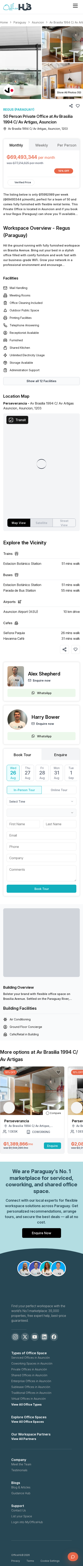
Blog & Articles (20, 1487)
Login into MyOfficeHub (27, 1522)
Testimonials (19, 1470)
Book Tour (41, 888)
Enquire (52, 1146)
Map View (19, 523)
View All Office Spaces (27, 1421)
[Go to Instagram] (15, 1337)
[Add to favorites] (75, 649)
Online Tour (59, 790)
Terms (30, 1560)
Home (4, 22)
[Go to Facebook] (54, 1337)
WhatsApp (44, 693)
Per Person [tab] (66, 145)
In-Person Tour (24, 790)
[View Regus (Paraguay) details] (9, 90)
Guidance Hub (20, 1493)
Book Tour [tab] (22, 755)
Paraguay (19, 22)
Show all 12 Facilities (41, 381)
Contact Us (18, 1510)
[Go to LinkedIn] (44, 1337)
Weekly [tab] (41, 145)
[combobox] (41, 801)
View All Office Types (26, 1404)
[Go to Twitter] (25, 1337)
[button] (41, 62)
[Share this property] (64, 649)
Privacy (15, 1560)
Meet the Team (21, 1464)
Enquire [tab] (60, 755)
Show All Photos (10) (69, 92)
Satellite (41, 523)
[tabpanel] (41, 163)
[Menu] (75, 6)
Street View (64, 523)
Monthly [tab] (16, 145)
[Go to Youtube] (35, 1337)
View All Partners (23, 1439)
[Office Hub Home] (17, 7)
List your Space (21, 1516)
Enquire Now (41, 1233)
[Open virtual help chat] (73, 1556)
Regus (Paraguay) (18, 109)
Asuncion (38, 22)
